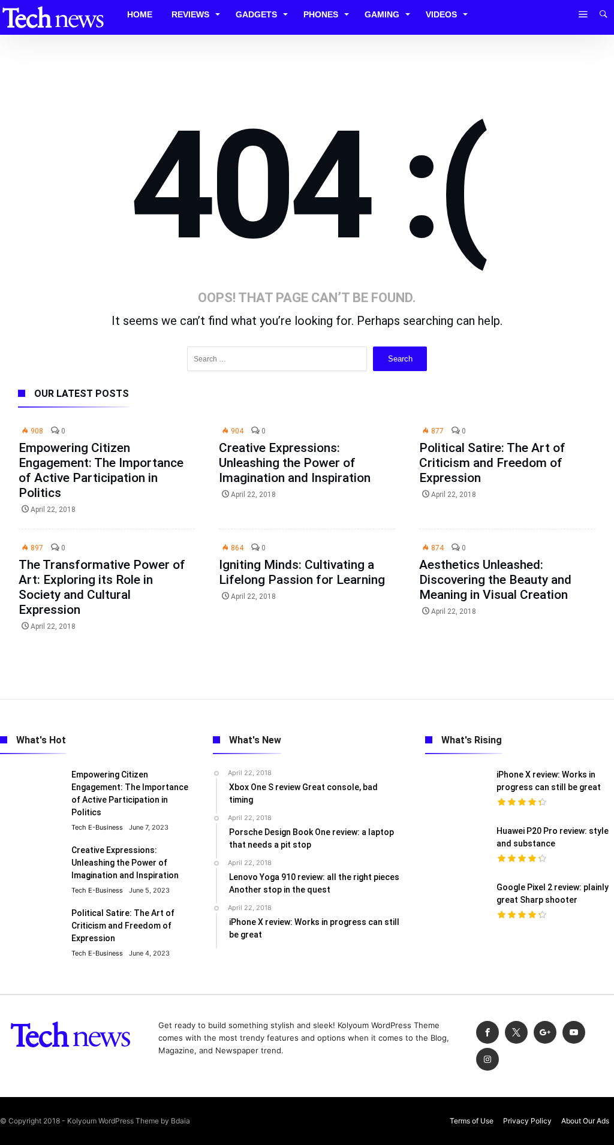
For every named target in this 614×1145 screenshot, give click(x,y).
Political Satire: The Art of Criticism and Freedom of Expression (492, 463)
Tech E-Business (97, 827)
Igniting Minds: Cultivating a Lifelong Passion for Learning (302, 572)
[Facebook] (487, 1032)
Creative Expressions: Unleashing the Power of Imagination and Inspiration (295, 463)
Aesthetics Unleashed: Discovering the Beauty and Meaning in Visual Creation (495, 580)
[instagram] (487, 1059)
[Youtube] (573, 1032)
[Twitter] (516, 1032)
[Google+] (545, 1032)
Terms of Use (471, 1120)
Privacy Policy (527, 1120)
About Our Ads (585, 1120)
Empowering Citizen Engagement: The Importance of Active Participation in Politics (101, 470)
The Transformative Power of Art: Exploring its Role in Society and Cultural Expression (102, 587)
